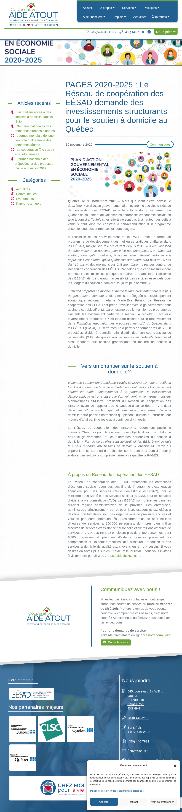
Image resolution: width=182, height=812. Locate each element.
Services (128, 8)
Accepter (104, 801)
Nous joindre (166, 32)
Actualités (139, 17)
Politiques (150, 8)
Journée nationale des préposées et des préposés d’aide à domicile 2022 (34, 163)
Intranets (161, 17)
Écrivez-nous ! (137, 751)
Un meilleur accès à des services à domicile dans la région (34, 116)
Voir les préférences (162, 801)
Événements (25, 199)
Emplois (118, 17)
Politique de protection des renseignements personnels (117, 791)
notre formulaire (159, 635)
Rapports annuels (28, 203)
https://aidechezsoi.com (123, 556)
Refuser (133, 801)
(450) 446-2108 (134, 32)
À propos (106, 8)
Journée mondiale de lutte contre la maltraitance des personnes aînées (34, 140)
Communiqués (26, 194)
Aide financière (93, 17)
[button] (175, 765)
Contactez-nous (118, 642)
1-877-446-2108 (138, 732)
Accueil (88, 8)
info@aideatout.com (103, 32)
